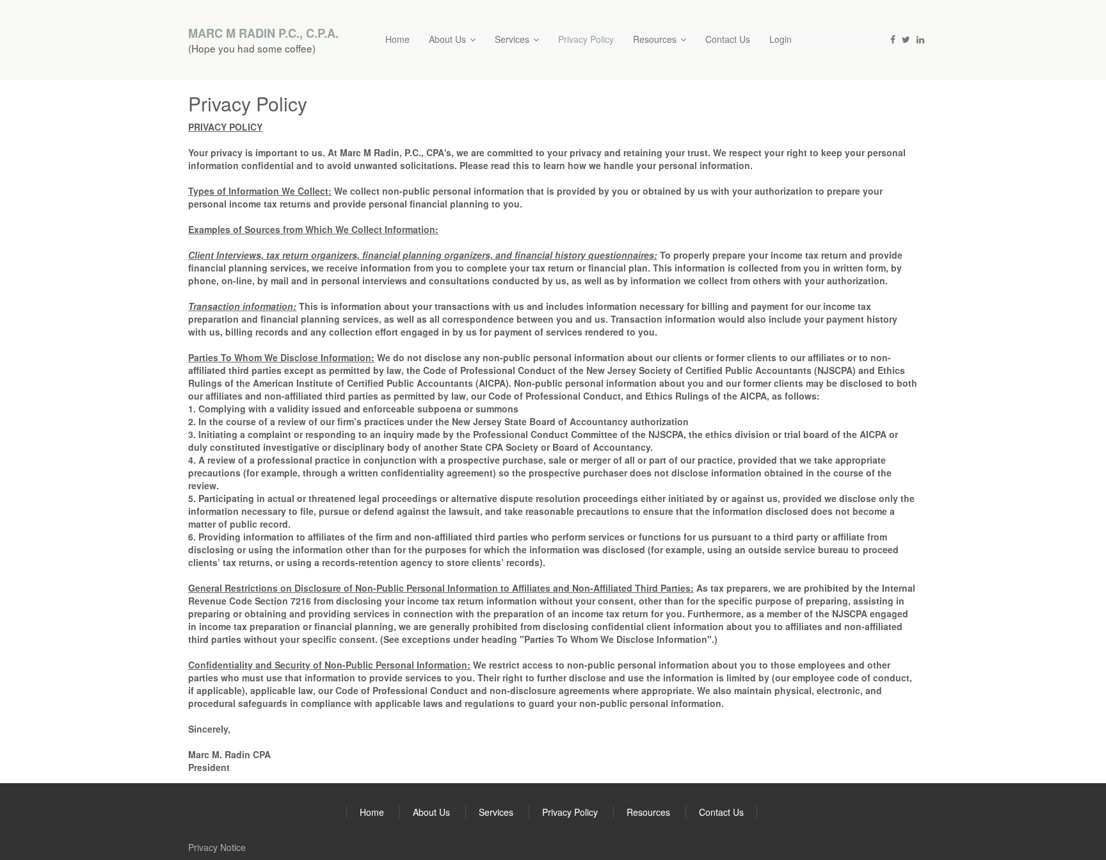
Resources (656, 39)
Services (513, 39)
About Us (449, 39)
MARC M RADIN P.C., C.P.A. (263, 33)
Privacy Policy (586, 39)
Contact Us (727, 39)
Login (780, 39)
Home (397, 39)
